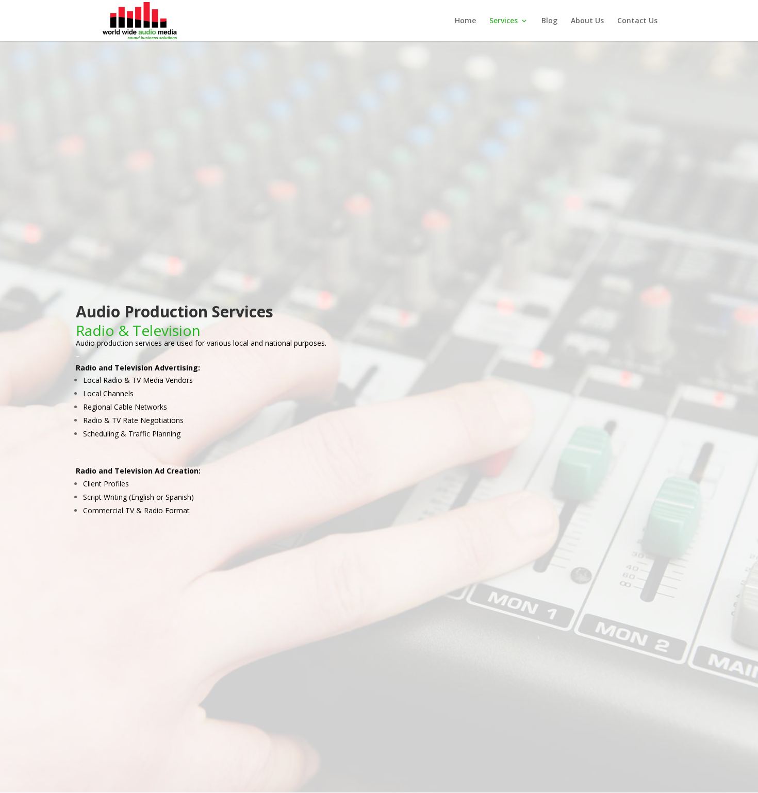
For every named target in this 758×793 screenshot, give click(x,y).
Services (503, 21)
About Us (587, 21)
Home (465, 21)
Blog (549, 21)
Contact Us (637, 21)
